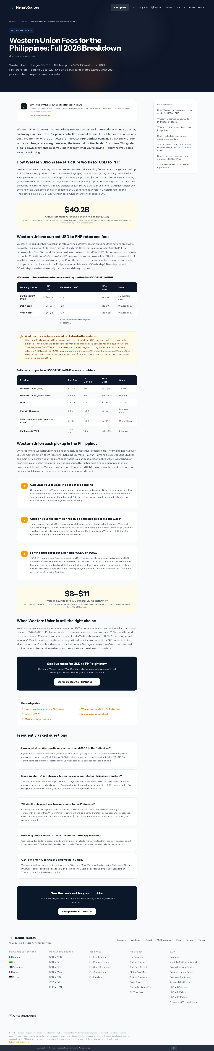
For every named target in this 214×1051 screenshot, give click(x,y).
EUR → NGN (55, 987)
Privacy (189, 940)
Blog (178, 940)
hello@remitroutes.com (19, 1042)
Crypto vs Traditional (180, 977)
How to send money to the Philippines (44, 709)
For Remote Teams (99, 962)
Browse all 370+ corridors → (184, 1002)
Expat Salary (136, 982)
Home (12, 21)
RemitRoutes (25, 938)
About (168, 7)
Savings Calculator (139, 977)
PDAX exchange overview (38, 719)
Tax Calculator (137, 957)
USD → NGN (55, 957)
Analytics (142, 7)
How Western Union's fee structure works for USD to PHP (175, 112)
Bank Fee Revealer (139, 967)
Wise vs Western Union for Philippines (100, 709)
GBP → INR (54, 982)
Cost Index (175, 957)
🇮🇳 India (13, 962)
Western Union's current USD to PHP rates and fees (173, 120)
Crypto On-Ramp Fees (141, 987)
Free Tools (195, 7)
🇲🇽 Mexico (14, 972)
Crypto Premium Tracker (182, 967)
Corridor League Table (181, 972)
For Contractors (97, 972)
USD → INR (54, 962)
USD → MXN (55, 972)
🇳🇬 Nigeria (14, 957)
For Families (95, 977)
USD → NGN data (178, 987)
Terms (201, 940)
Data (158, 7)
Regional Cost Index (180, 982)
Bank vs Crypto (137, 962)
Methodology (164, 940)
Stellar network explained (94, 714)
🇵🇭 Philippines (16, 967)
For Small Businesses (99, 967)
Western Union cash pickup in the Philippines (174, 129)
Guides (23, 21)
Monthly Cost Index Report (183, 962)
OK (173, 1048)
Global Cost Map (138, 972)
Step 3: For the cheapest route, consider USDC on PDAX (173, 157)
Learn (179, 7)
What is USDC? (33, 714)
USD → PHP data (178, 997)
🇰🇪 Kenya (14, 977)
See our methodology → (40, 115)
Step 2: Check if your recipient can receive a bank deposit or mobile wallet (174, 147)
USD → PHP (55, 967)
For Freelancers (97, 957)
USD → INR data (178, 992)
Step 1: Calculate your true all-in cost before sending (173, 137)
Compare (120, 7)
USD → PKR (55, 977)
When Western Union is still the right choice (173, 166)
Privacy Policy (84, 1048)
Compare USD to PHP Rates (75, 681)
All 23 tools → (136, 992)
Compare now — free (75, 911)
